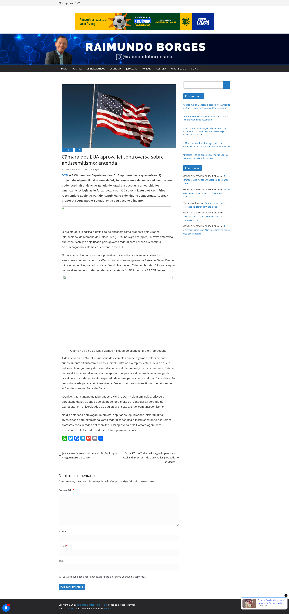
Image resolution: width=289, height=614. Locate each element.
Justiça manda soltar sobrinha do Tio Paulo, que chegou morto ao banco (89, 455)
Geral (194, 68)
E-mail (63, 546)
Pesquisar (226, 85)
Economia (115, 68)
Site (61, 560)
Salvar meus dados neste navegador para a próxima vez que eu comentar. (104, 576)
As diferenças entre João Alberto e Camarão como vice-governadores (206, 230)
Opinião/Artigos (96, 68)
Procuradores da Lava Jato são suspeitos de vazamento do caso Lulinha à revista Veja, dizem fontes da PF (205, 131)
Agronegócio (178, 68)
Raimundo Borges (91, 169)
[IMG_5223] (116, 208)
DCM (65, 175)
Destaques (67, 150)
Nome (63, 531)
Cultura (161, 68)
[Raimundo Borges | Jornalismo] (144, 35)
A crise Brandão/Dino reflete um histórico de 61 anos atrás (206, 180)
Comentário (66, 490)
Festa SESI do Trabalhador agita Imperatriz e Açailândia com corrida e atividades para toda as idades (149, 458)
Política (77, 68)
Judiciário (131, 68)
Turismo (147, 68)
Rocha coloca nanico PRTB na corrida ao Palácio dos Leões (206, 193)
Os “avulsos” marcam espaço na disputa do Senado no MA (205, 216)
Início (64, 68)
